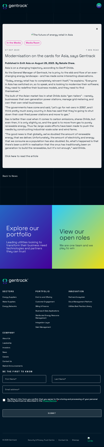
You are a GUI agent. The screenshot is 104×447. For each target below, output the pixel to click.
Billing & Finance (42, 306)
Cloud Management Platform (80, 302)
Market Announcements (12, 366)
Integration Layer (43, 322)
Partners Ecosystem (76, 297)
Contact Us (7, 361)
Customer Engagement (45, 302)
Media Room (32, 42)
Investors (6, 347)
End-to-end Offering (44, 297)
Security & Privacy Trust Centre (41, 440)
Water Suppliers (9, 302)
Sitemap (75, 440)
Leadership (7, 343)
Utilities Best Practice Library (80, 306)
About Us (6, 338)
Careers (6, 357)
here (13, 156)
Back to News (10, 175)
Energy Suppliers (9, 297)
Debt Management (43, 327)
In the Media (14, 42)
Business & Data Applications (47, 311)
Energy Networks (10, 306)
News (5, 352)
